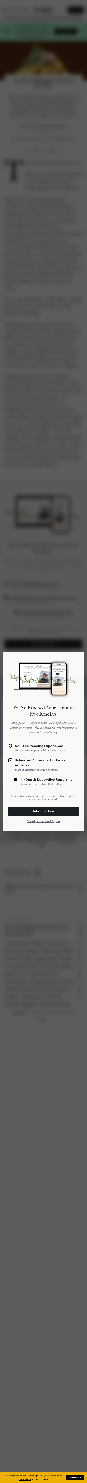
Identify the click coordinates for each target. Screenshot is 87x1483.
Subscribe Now (43, 811)
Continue (75, 1477)
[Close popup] (76, 659)
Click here (25, 1479)
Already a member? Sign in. (43, 821)
